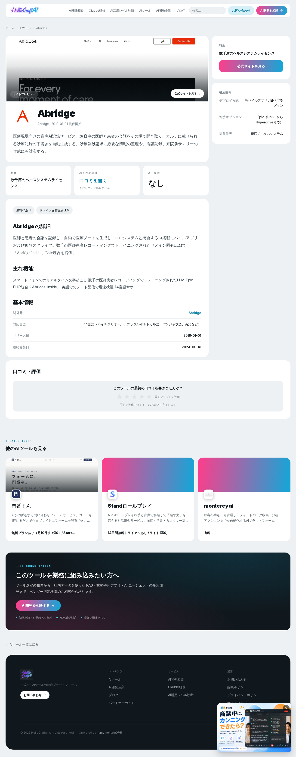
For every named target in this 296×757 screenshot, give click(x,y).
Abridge (195, 313)
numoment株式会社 (110, 732)
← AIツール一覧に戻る (22, 644)
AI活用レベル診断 (122, 10)
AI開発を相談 (269, 10)
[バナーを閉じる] (286, 708)
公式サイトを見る (251, 66)
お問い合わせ (241, 10)
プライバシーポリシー (243, 695)
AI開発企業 (163, 10)
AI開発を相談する (36, 605)
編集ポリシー (237, 687)
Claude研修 (97, 10)
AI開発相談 (76, 10)
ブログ (180, 10)
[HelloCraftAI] (24, 10)
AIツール (145, 10)
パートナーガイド (122, 703)
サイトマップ (237, 703)
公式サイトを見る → (187, 93)
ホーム (10, 28)
